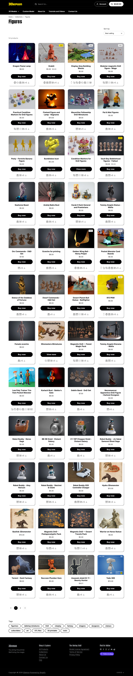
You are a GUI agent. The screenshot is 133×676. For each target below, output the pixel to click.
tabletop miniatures (32, 626)
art (27, 631)
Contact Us (43, 657)
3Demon (26, 672)
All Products (43, 649)
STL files (38, 631)
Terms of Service (75, 652)
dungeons (95, 626)
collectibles (15, 631)
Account (102, 4)
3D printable (52, 631)
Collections (19, 17)
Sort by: (107, 29)
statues (108, 626)
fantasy (70, 626)
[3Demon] (15, 4)
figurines (14, 626)
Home (11, 17)
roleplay (58, 626)
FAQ (40, 660)
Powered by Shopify (38, 672)
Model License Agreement (79, 649)
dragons (82, 626)
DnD (47, 626)
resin (65, 631)
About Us (42, 655)
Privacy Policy (74, 655)
